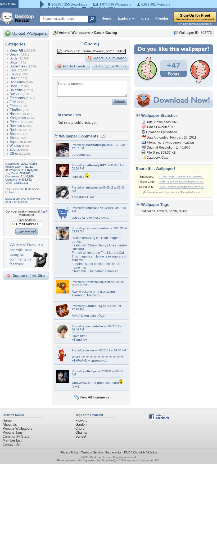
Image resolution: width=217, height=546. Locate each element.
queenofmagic (95, 144)
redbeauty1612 (95, 165)
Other (14, 153)
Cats (13, 70)
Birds (13, 58)
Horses (15, 114)
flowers (162, 211)
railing (183, 211)
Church (80, 428)
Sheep (14, 138)
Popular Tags (13, 432)
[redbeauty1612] (62, 176)
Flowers (81, 421)
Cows (14, 74)
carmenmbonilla (96, 228)
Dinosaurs (17, 82)
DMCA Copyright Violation (140, 452)
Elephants (17, 98)
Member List (12, 440)
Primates (16, 122)
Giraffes (16, 110)
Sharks (15, 134)
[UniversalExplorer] (62, 292)
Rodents (16, 130)
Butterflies (17, 66)
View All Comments (95, 397)
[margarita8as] (62, 337)
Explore (124, 18)
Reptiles (16, 126)
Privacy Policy (69, 452)
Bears (14, 54)
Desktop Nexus (100, 457)
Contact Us (11, 444)
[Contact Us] (28, 266)
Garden (81, 424)
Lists (145, 18)
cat (144, 211)
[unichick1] (62, 218)
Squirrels (16, 142)
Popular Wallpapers (17, 428)
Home (106, 18)
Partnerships (113, 452)
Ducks (14, 94)
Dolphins (16, 90)
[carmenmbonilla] (62, 239)
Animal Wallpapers (74, 33)
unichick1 (92, 207)
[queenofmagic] (62, 155)
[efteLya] (62, 382)
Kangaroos (18, 118)
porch (173, 211)
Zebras (15, 150)
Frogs (14, 106)
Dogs (13, 86)
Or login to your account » (195, 23)
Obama (81, 432)
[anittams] (62, 198)
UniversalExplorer (97, 281)
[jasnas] (62, 361)
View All (16, 50)
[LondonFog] (62, 316)
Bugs (13, 62)
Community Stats (16, 436)
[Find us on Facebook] (159, 419)
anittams (91, 187)
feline (151, 211)
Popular (161, 18)
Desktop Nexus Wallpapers (17, 18)
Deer (13, 78)
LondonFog (93, 306)
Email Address (26, 220)
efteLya (90, 371)
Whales (15, 146)
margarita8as (94, 326)
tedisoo (171, 132)
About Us (10, 424)
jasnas (89, 350)
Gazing (111, 33)
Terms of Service (92, 452)
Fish (13, 102)
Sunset (80, 436)
